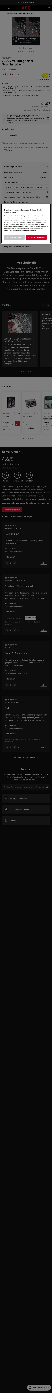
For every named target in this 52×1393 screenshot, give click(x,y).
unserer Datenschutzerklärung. (27, 230)
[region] (26, 224)
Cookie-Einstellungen (14, 237)
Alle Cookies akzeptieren (36, 237)
